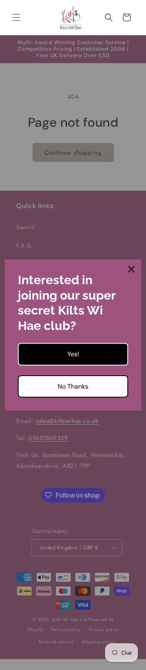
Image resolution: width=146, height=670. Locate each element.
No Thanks (73, 386)
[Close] (131, 269)
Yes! (73, 354)
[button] (16, 17)
